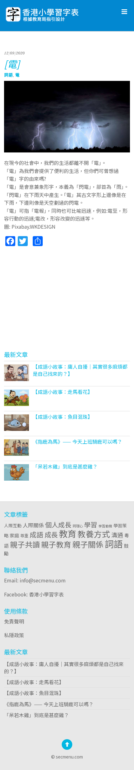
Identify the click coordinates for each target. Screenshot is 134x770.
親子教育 (56, 544)
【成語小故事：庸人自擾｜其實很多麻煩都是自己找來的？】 (80, 370)
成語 (36, 534)
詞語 (8, 75)
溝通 (117, 534)
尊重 (24, 535)
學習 (90, 524)
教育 (67, 533)
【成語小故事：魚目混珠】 (63, 416)
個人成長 (58, 524)
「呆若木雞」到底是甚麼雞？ (65, 466)
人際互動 (13, 525)
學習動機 (105, 526)
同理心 (78, 525)
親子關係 (87, 544)
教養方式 (94, 533)
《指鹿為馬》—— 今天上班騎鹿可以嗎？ (77, 441)
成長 (51, 534)
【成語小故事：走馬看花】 (63, 391)
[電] (12, 64)
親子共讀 (25, 544)
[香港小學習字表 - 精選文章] (58, 12)
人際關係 (33, 525)
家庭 (14, 535)
